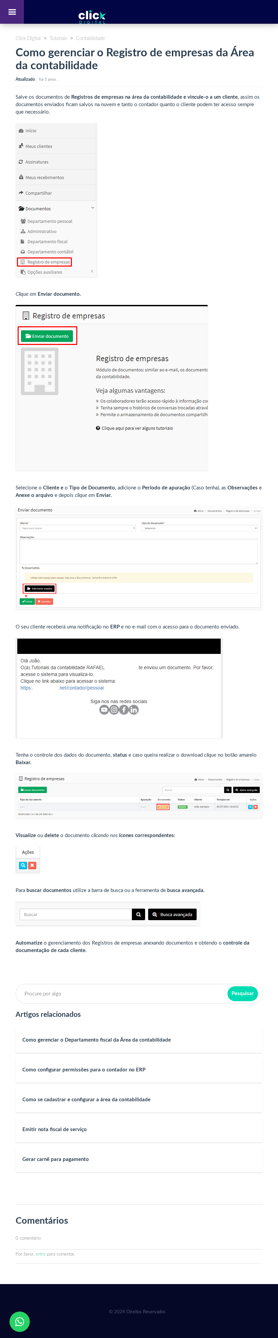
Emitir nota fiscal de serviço (54, 1129)
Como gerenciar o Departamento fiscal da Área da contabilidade (96, 1040)
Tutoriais (58, 38)
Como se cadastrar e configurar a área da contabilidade (86, 1099)
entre (41, 1254)
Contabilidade (90, 38)
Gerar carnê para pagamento (55, 1159)
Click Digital (28, 38)
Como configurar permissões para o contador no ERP (83, 1069)
